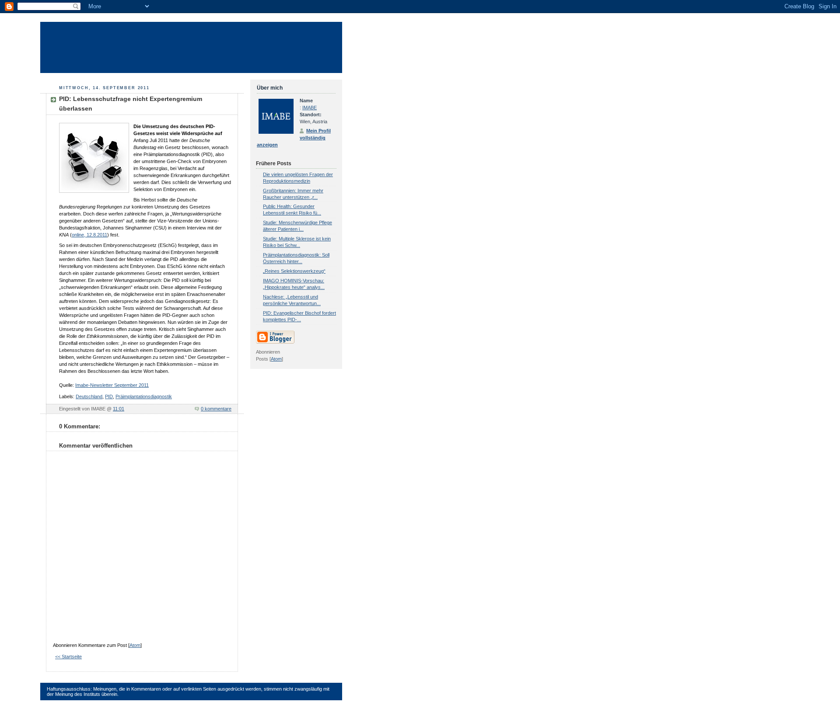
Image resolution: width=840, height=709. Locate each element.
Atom (135, 645)
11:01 (118, 408)
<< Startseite (68, 656)
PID (109, 396)
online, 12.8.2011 (89, 234)
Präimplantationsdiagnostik (144, 396)
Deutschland (89, 396)
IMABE (309, 107)
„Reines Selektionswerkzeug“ (294, 271)
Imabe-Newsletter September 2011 (112, 385)
